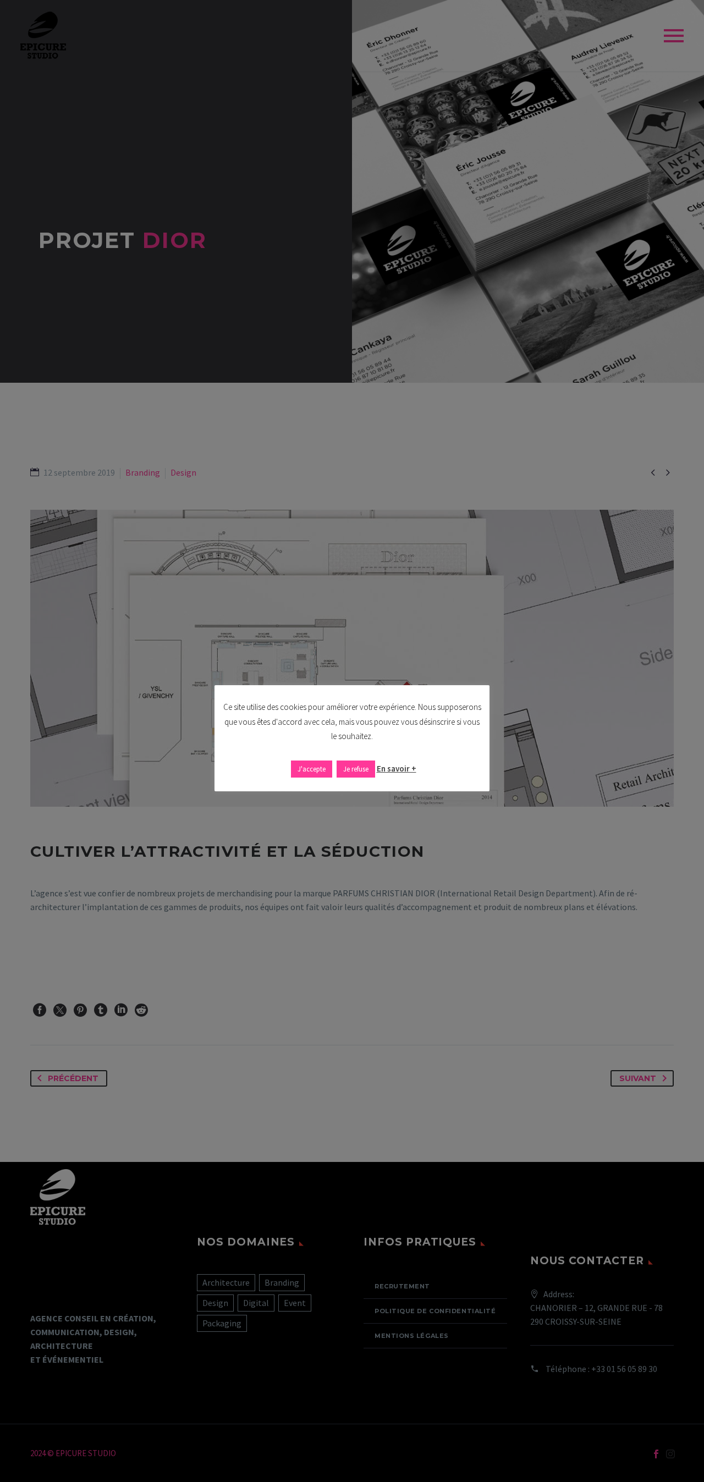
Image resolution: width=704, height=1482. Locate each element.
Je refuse (356, 769)
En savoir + (396, 768)
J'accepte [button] (312, 769)
